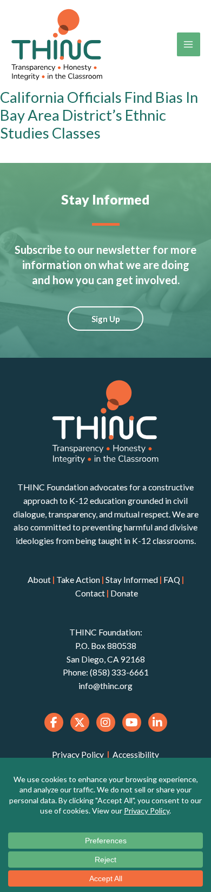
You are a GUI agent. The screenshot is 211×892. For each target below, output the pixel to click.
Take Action (78, 580)
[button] (105, 318)
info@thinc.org (105, 686)
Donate (124, 593)
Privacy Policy (78, 754)
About (39, 580)
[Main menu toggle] (188, 44)
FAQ (171, 580)
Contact (90, 593)
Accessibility (136, 754)
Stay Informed (132, 580)
